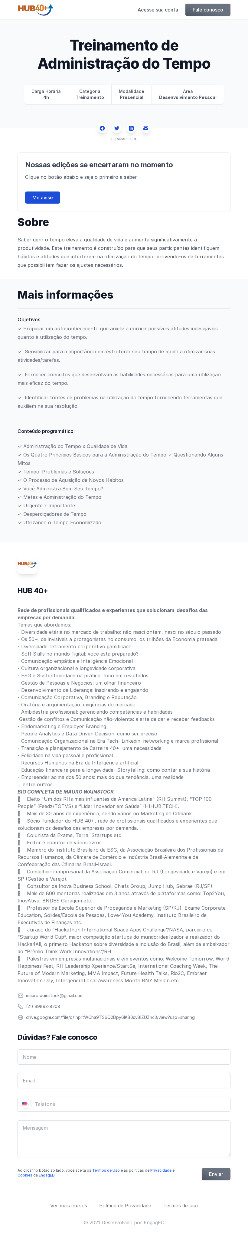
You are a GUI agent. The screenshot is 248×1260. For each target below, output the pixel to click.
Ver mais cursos (68, 1206)
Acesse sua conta (158, 10)
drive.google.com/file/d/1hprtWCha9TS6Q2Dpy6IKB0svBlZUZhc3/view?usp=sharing (110, 1017)
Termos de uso (180, 1206)
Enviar (216, 1174)
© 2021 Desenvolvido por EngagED (124, 1222)
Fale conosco (208, 10)
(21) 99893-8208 (43, 1006)
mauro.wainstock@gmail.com (54, 995)
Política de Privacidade (125, 1206)
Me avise (42, 198)
